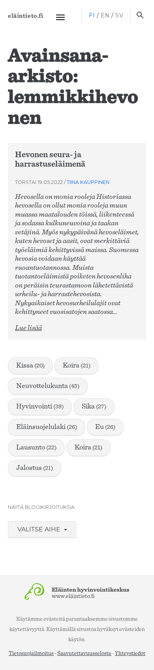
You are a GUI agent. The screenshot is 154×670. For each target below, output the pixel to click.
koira (76, 365)
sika (94, 406)
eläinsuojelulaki (46, 427)
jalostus (34, 467)
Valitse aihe (39, 529)
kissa (30, 365)
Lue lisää (28, 328)
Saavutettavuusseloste (84, 653)
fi (92, 15)
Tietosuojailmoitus (31, 653)
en (105, 15)
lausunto (36, 447)
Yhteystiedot (130, 653)
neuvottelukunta (47, 386)
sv (119, 15)
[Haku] (140, 15)
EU (105, 427)
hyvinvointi (40, 406)
